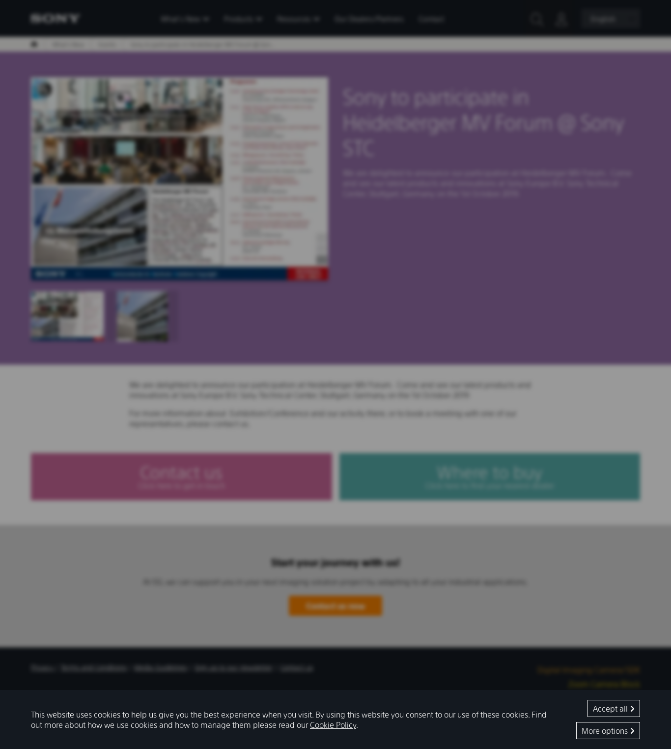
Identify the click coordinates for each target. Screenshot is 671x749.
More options (606, 730)
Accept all (611, 708)
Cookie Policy (333, 725)
